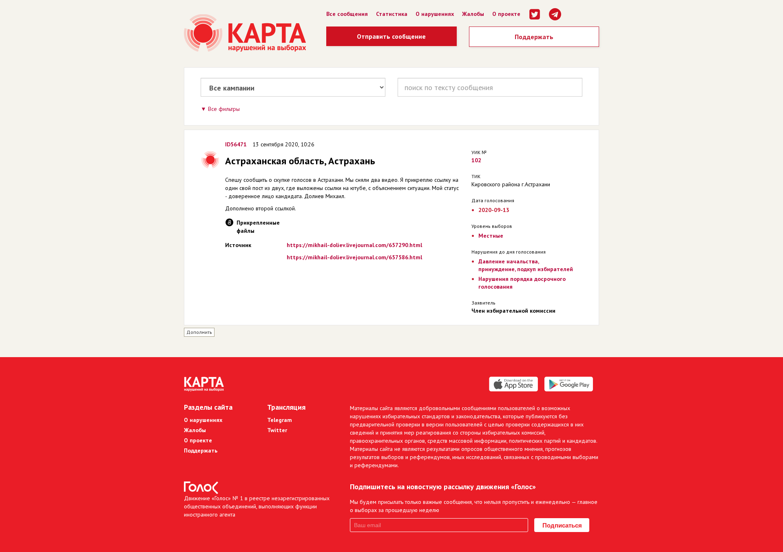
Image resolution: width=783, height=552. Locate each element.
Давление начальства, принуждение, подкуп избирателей (525, 265)
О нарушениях (435, 14)
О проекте (506, 14)
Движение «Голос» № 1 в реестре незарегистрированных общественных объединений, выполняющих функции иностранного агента (257, 506)
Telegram (279, 420)
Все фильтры (224, 109)
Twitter (277, 430)
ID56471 (236, 144)
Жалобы (473, 14)
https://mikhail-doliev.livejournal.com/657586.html (354, 257)
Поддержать (534, 37)
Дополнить (199, 332)
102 (476, 160)
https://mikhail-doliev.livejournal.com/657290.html (354, 245)
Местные (490, 235)
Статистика (391, 14)
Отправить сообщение (391, 36)
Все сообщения (347, 14)
